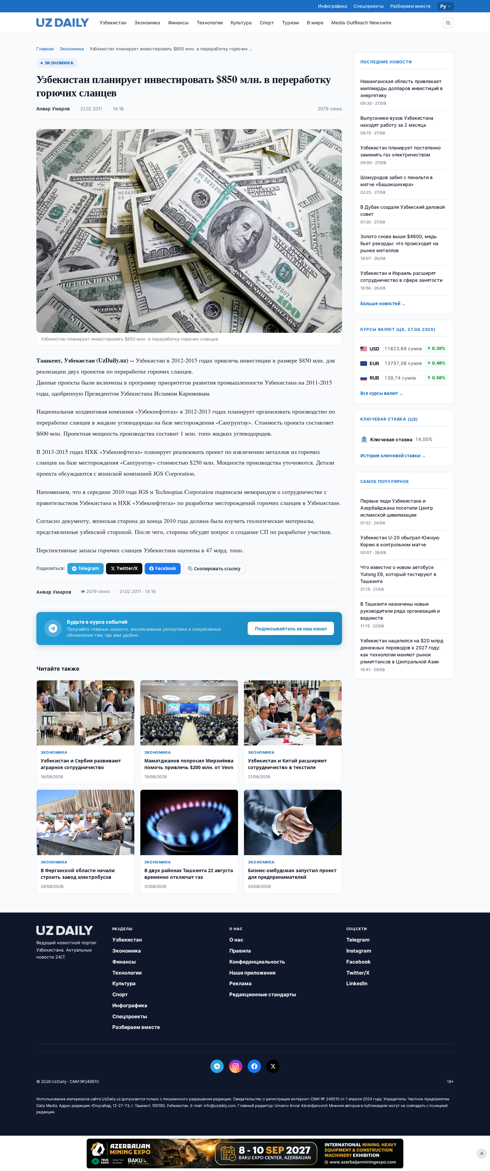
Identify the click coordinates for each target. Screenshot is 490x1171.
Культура (241, 22)
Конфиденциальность (257, 962)
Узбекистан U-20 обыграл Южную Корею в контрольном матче (399, 541)
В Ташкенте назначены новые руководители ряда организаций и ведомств (400, 611)
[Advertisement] (245, 1153)
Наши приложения (252, 973)
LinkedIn (356, 983)
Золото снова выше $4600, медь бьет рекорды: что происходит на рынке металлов (399, 243)
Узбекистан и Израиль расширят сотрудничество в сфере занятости (401, 276)
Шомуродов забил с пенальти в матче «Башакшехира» (396, 181)
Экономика (147, 22)
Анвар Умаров (53, 109)
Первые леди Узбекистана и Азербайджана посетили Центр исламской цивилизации (396, 508)
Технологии (210, 22)
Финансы (178, 22)
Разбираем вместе (410, 6)
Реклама (240, 983)
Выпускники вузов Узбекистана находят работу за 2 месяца (396, 121)
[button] (448, 22)
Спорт (267, 22)
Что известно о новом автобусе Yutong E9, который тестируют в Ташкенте (398, 574)
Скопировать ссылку (217, 569)
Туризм (290, 22)
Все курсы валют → (381, 394)
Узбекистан (113, 22)
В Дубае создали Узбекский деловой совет (402, 210)
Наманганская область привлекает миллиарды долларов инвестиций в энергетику (401, 88)
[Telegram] (217, 1066)
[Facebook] (254, 1066)
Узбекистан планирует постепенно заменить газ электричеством (400, 151)
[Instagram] (235, 1066)
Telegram (88, 568)
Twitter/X (127, 568)
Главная (45, 48)
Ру (443, 6)
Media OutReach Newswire (361, 22)
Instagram (358, 951)
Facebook (165, 568)
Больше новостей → (383, 304)
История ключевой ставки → (393, 456)
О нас (236, 940)
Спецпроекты (369, 6)
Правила (240, 951)
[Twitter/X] (273, 1066)
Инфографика (332, 6)
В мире (315, 22)
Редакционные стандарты (262, 994)
